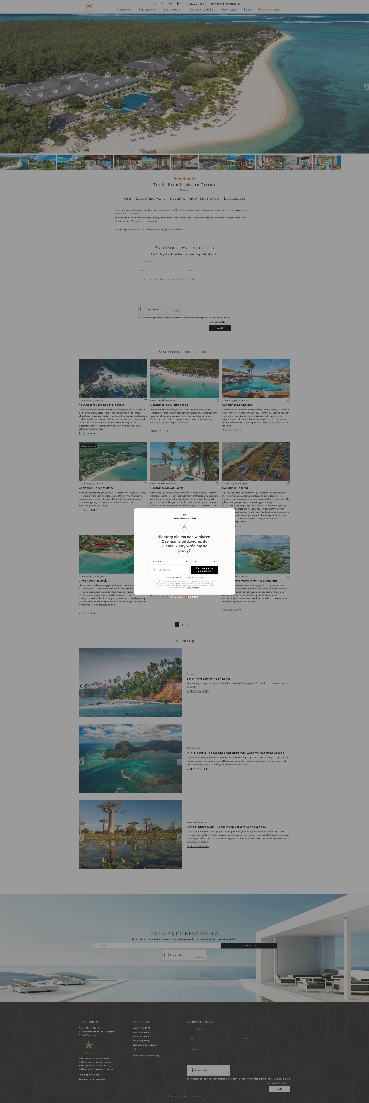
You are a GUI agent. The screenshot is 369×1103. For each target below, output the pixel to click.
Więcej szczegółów (193, 588)
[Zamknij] (233, 510)
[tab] (184, 516)
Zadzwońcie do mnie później (204, 569)
